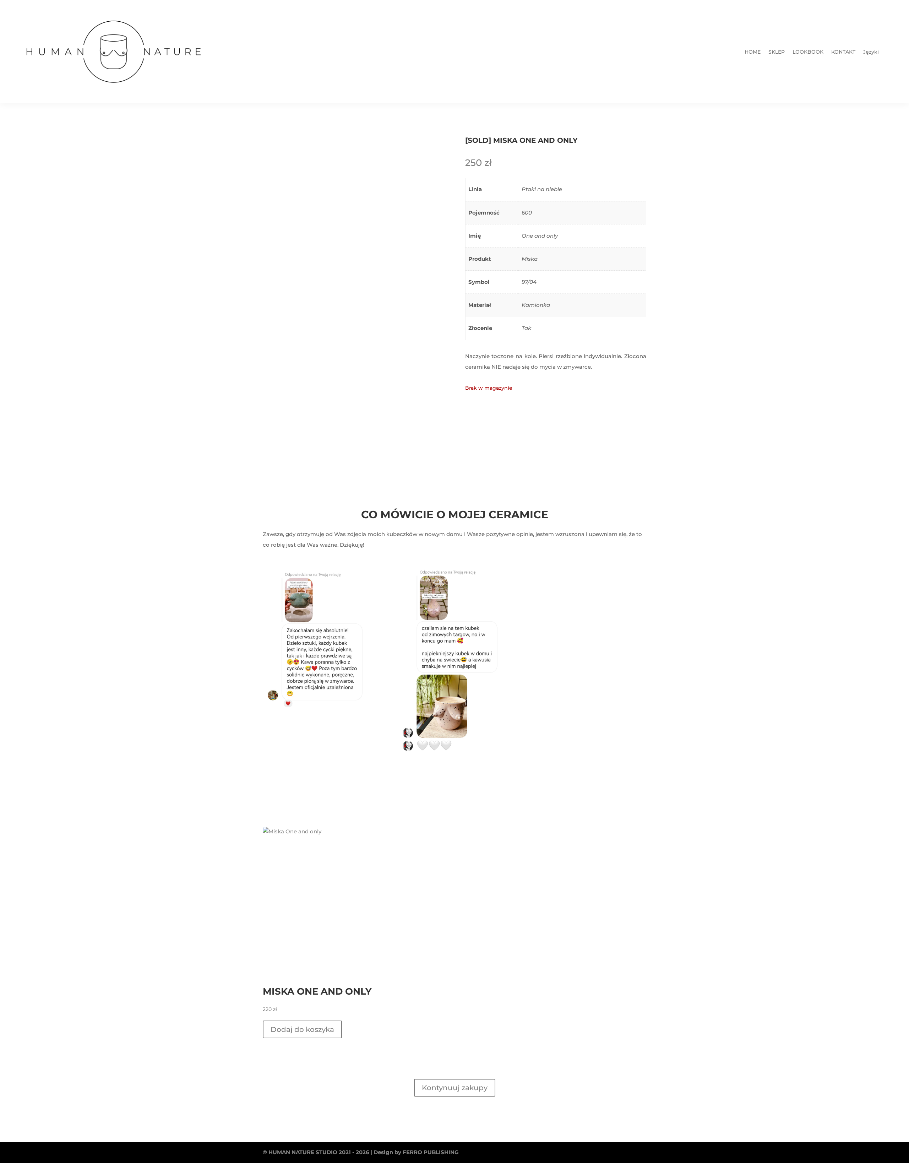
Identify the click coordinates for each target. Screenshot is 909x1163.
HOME (753, 52)
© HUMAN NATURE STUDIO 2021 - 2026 (316, 1152)
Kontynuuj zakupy (455, 1087)
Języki (871, 52)
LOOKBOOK (808, 52)
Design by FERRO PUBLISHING (416, 1152)
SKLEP (776, 52)
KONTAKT (843, 52)
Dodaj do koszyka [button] (302, 1029)
